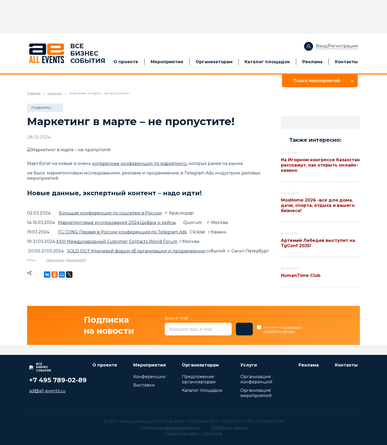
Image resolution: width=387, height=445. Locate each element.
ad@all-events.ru (47, 390)
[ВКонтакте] (47, 274)
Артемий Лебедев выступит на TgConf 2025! (318, 243)
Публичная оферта (229, 427)
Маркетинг (55, 260)
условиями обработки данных (282, 329)
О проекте (125, 61)
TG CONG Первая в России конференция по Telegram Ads (122, 231)
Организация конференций (256, 379)
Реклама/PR (76, 260)
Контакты (346, 61)
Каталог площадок (267, 61)
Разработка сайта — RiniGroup (193, 433)
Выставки (144, 385)
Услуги (248, 365)
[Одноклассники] (54, 274)
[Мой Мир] (62, 274)
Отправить (244, 329)
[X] (69, 274)
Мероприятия (167, 61)
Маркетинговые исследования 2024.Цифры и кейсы (117, 222)
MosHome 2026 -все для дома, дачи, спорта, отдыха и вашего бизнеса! (318, 205)
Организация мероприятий (256, 393)
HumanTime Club (300, 275)
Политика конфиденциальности (170, 427)
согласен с (282, 329)
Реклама (312, 61)
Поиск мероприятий (316, 80)
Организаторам (214, 61)
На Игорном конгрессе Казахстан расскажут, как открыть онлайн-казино (320, 165)
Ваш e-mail (176, 317)
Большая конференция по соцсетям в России (110, 213)
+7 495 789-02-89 (58, 380)
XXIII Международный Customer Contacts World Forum (116, 241)
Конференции (149, 376)
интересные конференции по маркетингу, (139, 163)
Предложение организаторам (199, 379)
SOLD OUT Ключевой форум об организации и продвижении (136, 250)
